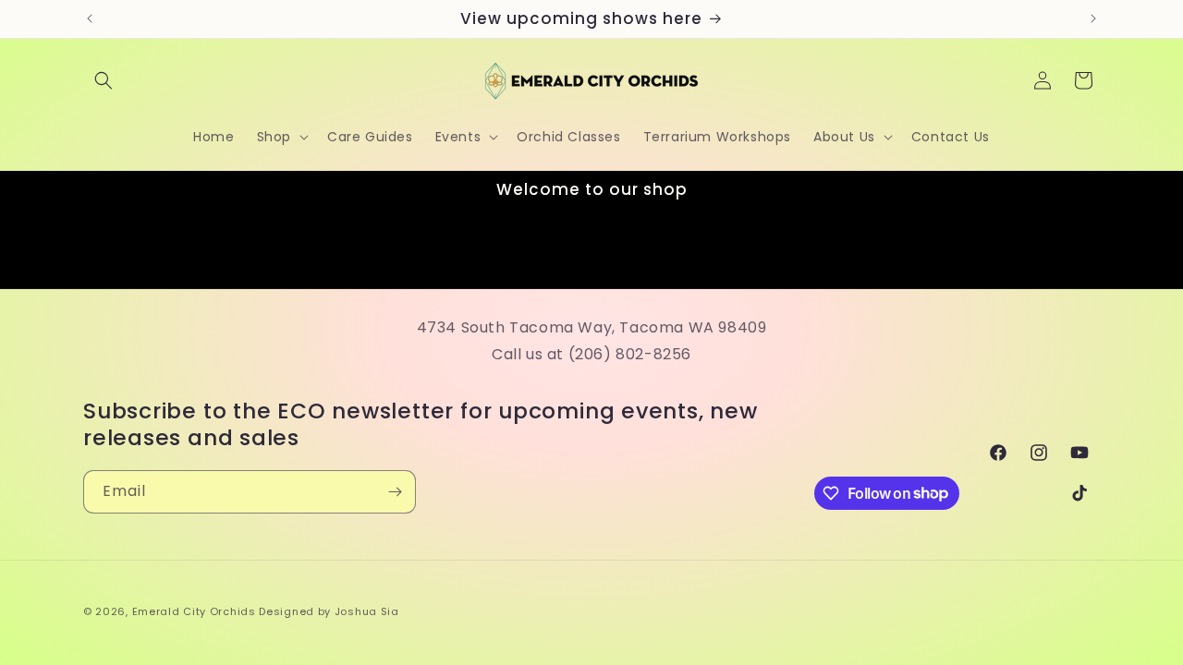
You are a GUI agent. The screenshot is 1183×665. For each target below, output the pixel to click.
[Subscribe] (394, 492)
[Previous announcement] (89, 18)
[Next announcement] (1093, 18)
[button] (103, 80)
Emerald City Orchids (194, 611)
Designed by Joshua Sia (328, 611)
